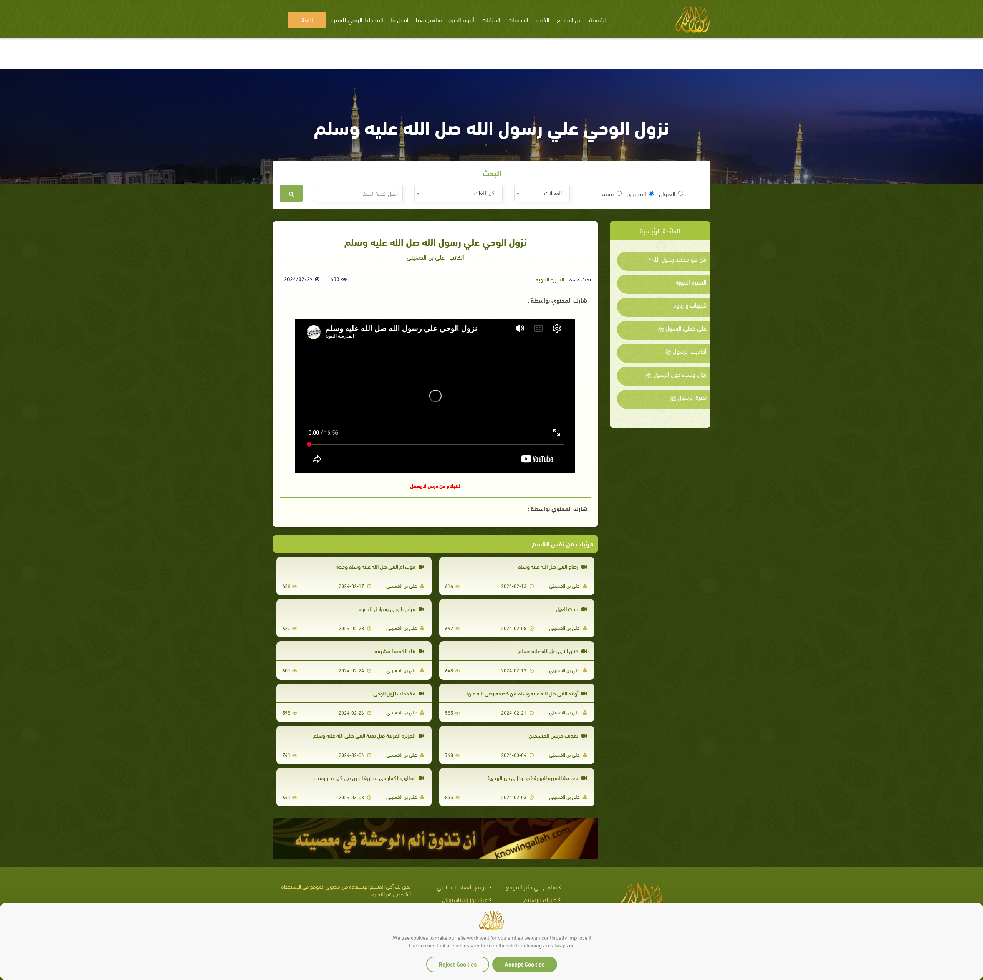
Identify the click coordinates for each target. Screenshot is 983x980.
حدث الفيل (567, 608)
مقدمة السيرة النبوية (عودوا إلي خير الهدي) (533, 777)
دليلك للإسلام (540, 899)
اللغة (307, 19)
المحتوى (636, 193)
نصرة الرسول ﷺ (688, 397)
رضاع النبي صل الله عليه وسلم (548, 566)
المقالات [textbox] (553, 193)
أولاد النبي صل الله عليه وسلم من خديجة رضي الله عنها (523, 693)
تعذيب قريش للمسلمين (554, 735)
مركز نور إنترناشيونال (465, 899)
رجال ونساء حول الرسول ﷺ (676, 374)
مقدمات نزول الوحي (395, 693)
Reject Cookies (458, 963)
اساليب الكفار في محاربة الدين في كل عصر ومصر (365, 777)
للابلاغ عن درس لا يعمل (435, 486)
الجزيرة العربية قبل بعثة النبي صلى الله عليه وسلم (365, 735)
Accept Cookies (525, 963)
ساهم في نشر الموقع (531, 886)
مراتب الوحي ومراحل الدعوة (388, 608)
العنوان (667, 193)
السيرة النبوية (691, 281)
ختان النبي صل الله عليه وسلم (548, 651)
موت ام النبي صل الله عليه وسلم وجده (376, 566)
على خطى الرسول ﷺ (682, 327)
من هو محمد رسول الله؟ (678, 258)
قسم (608, 193)
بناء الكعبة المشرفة (395, 651)
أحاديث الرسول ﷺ (686, 351)
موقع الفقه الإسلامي (462, 886)
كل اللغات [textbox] (484, 193)
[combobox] (542, 193)
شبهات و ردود (690, 304)
